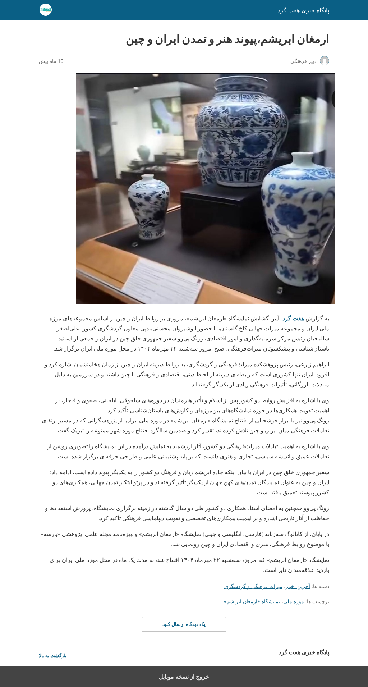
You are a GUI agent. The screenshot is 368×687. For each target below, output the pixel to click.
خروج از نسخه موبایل (184, 676)
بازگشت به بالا (52, 655)
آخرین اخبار (298, 586)
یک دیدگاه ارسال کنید (184, 624)
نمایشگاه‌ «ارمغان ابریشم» (252, 601)
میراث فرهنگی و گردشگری (253, 586)
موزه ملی (293, 601)
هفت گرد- (292, 318)
